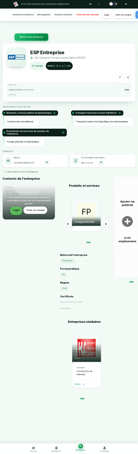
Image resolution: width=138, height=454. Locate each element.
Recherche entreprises (23, 15)
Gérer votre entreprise (32, 37)
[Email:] (46, 162)
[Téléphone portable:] (101, 162)
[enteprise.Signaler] (120, 77)
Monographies (44, 15)
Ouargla (39, 66)
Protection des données (87, 15)
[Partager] (128, 77)
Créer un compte (123, 15)
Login (106, 15)
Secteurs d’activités (64, 15)
